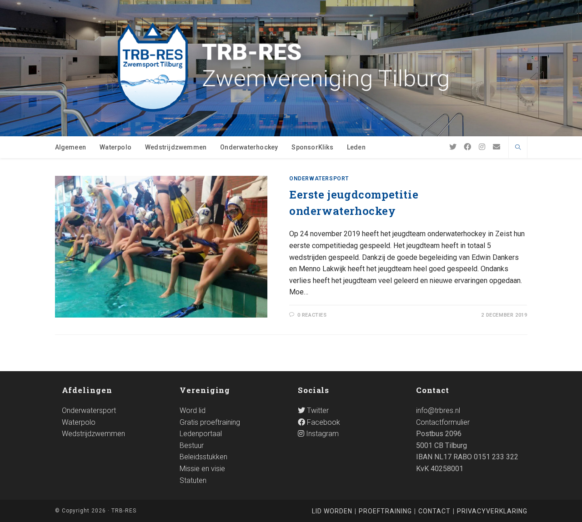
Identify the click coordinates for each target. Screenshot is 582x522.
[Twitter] (453, 147)
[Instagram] (482, 147)
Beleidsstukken (203, 456)
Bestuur (192, 445)
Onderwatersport (319, 178)
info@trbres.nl (438, 410)
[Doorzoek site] (518, 148)
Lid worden (332, 511)
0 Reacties (312, 315)
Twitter (317, 410)
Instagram (321, 433)
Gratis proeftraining (210, 422)
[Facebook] (467, 147)
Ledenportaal (201, 433)
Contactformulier (443, 422)
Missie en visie (202, 468)
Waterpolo (78, 422)
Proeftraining (385, 511)
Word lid (193, 410)
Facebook (322, 422)
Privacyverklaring (492, 511)
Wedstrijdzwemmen (93, 433)
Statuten (193, 480)
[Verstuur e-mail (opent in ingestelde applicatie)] (496, 147)
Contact (434, 511)
